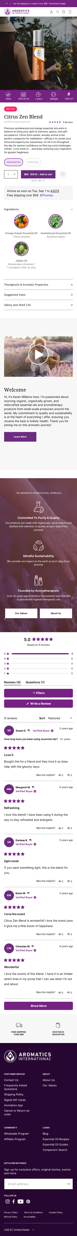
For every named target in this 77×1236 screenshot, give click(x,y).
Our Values (21, 613)
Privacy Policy (11, 1212)
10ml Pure (33, 162)
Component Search (55, 1149)
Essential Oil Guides (55, 1144)
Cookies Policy (56, 1212)
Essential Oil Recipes (56, 1139)
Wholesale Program (16, 1133)
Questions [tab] (35, 682)
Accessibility (30, 1216)
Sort (42, 718)
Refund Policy (10, 1216)
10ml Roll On (13, 162)
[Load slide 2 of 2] (10, 3)
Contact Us (11, 1080)
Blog (45, 1133)
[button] (70, 11)
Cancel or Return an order (17, 1112)
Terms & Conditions (33, 1212)
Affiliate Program (14, 1139)
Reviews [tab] (12, 682)
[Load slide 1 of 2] (7, 3)
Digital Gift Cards (15, 1100)
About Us (56, 613)
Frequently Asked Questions (15, 1087)
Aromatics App (13, 1105)
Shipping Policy (13, 1094)
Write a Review (46, 705)
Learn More (20, 436)
